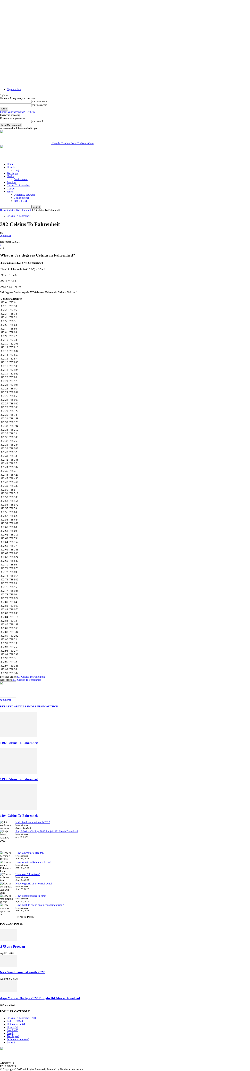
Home (10, 164)
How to (11, 167)
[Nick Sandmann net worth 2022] (8, 965)
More (10, 191)
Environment (21, 179)
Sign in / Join (14, 89)
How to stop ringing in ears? (30, 895)
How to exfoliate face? (27, 874)
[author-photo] (8, 696)
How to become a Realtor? (29, 852)
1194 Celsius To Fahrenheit (19, 815)
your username (39, 101)
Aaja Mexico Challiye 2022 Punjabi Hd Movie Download (46, 831)
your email (37, 121)
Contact (11, 188)
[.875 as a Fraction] (8, 939)
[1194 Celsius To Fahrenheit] (18, 809)
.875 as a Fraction (12, 946)
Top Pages (12, 173)
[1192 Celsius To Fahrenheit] (18, 736)
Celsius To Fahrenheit (18, 185)
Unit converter (21, 197)
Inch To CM (20, 200)
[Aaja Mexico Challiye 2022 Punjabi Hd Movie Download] (8, 991)
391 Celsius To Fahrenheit (30, 676)
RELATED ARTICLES (14, 706)
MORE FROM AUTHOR (43, 706)
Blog (16, 170)
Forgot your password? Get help (17, 111)
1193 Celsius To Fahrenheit (19, 779)
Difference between (24, 194)
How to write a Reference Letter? (33, 862)
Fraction (11, 182)
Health (10, 176)
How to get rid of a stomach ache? (33, 883)
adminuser (5, 235)
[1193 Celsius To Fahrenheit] (18, 772)
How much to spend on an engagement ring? (39, 905)
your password (39, 104)
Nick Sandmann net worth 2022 (32, 822)
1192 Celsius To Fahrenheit (19, 743)
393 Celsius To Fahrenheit (26, 679)
